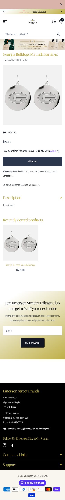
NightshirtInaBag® (11, 406)
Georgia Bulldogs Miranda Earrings (20, 268)
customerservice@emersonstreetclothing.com (29, 432)
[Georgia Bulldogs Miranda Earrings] (20, 247)
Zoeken (58, 38)
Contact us (7, 179)
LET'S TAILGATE (32, 346)
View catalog (5, 25)
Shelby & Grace (39, 15)
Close (61, 6)
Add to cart (32, 165)
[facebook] (12, 449)
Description (12, 201)
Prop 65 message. (32, 188)
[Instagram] (4, 449)
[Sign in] (54, 25)
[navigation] (4, 15)
